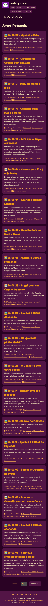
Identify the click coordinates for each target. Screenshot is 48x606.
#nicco (37, 327)
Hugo (15, 600)
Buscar (34, 594)
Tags (21, 594)
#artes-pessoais (18, 50)
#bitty (26, 97)
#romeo (7, 221)
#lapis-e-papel (30, 47)
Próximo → (35, 584)
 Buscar (27, 11)
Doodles (26, 7)
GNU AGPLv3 (31, 602)
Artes (33, 7)
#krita (24, 458)
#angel (26, 158)
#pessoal (39, 47)
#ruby (6, 50)
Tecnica (28, 594)
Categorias (14, 594)
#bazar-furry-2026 (29, 541)
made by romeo (19, 3)
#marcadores (9, 357)
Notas (19, 7)
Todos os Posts (16, 11)
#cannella (27, 72)
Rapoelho (21, 598)
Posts (13, 7)
